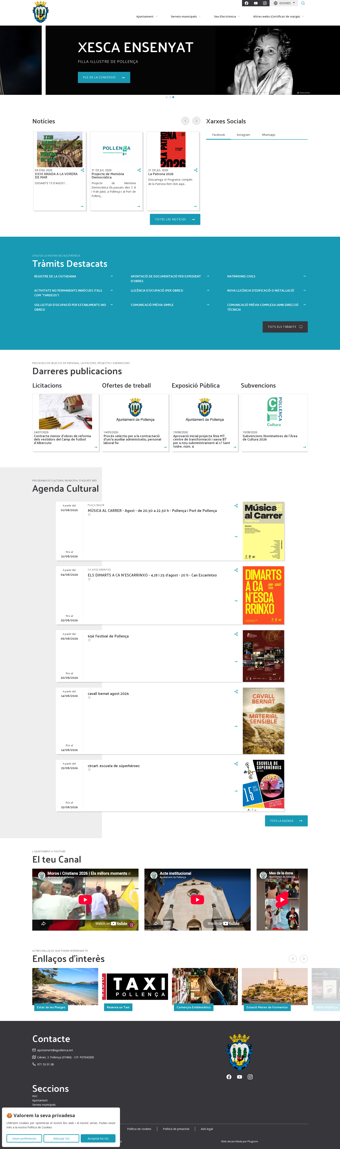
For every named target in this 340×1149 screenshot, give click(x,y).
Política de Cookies (39, 1127)
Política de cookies (139, 1129)
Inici (34, 1096)
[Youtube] (256, 3)
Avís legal (207, 1129)
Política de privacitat (176, 1129)
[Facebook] (246, 3)
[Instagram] (265, 3)
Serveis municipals (44, 1105)
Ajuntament (40, 1100)
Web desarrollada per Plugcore (239, 1141)
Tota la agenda (281, 820)
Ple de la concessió (53, 77)
